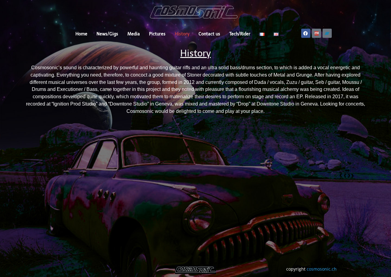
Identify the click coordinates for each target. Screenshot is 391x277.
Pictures (157, 34)
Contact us (209, 34)
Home (81, 34)
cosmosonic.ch (322, 269)
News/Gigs (107, 34)
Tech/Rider (239, 34)
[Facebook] (305, 33)
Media (133, 34)
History (182, 34)
